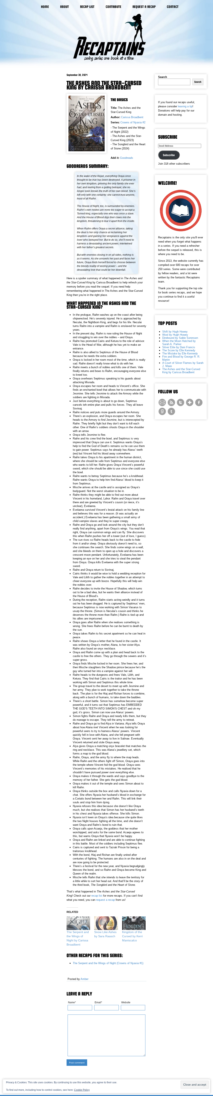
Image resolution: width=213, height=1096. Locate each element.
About (64, 7)
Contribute (113, 7)
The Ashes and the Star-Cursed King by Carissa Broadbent (104, 85)
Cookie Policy (82, 1089)
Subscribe (169, 155)
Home (45, 7)
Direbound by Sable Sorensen (180, 337)
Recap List (87, 7)
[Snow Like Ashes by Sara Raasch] (106, 923)
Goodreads (126, 157)
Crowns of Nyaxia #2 (132, 122)
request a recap (105, 899)
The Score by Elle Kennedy (178, 350)
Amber (84, 979)
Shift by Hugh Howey (175, 331)
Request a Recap (144, 7)
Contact (172, 7)
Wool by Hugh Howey (175, 334)
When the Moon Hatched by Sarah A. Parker (179, 342)
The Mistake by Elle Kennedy (180, 353)
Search (162, 77)
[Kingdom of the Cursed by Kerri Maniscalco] (134, 923)
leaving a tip (185, 106)
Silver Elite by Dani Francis (178, 347)
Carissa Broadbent (132, 117)
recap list (96, 895)
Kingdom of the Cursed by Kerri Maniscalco (132, 936)
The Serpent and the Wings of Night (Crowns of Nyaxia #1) (108, 963)
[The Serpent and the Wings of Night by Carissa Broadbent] (78, 923)
